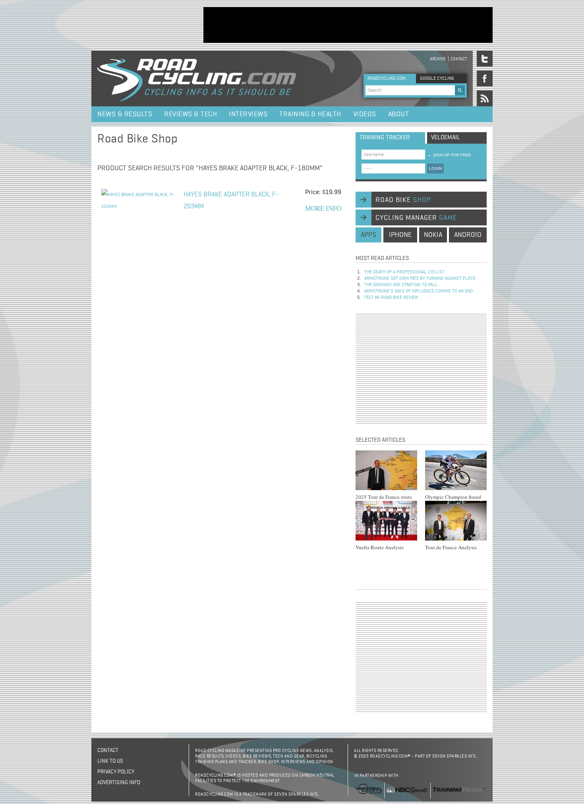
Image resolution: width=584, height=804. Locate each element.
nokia (433, 235)
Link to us (110, 761)
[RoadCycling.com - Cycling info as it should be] (196, 78)
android (468, 235)
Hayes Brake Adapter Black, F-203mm (231, 200)
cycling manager (416, 217)
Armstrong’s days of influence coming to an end (418, 291)
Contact (459, 59)
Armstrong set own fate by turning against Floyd (420, 278)
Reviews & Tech (190, 114)
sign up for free (449, 155)
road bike (403, 200)
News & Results (124, 114)
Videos (364, 114)
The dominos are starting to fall (400, 285)
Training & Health (310, 114)
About (398, 114)
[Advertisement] (348, 25)
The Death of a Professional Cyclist (404, 272)
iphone (400, 235)
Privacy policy (115, 772)
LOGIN (435, 168)
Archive (438, 59)
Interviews (248, 114)
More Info (323, 208)
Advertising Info (118, 782)
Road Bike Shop (137, 139)
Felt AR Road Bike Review (391, 297)
